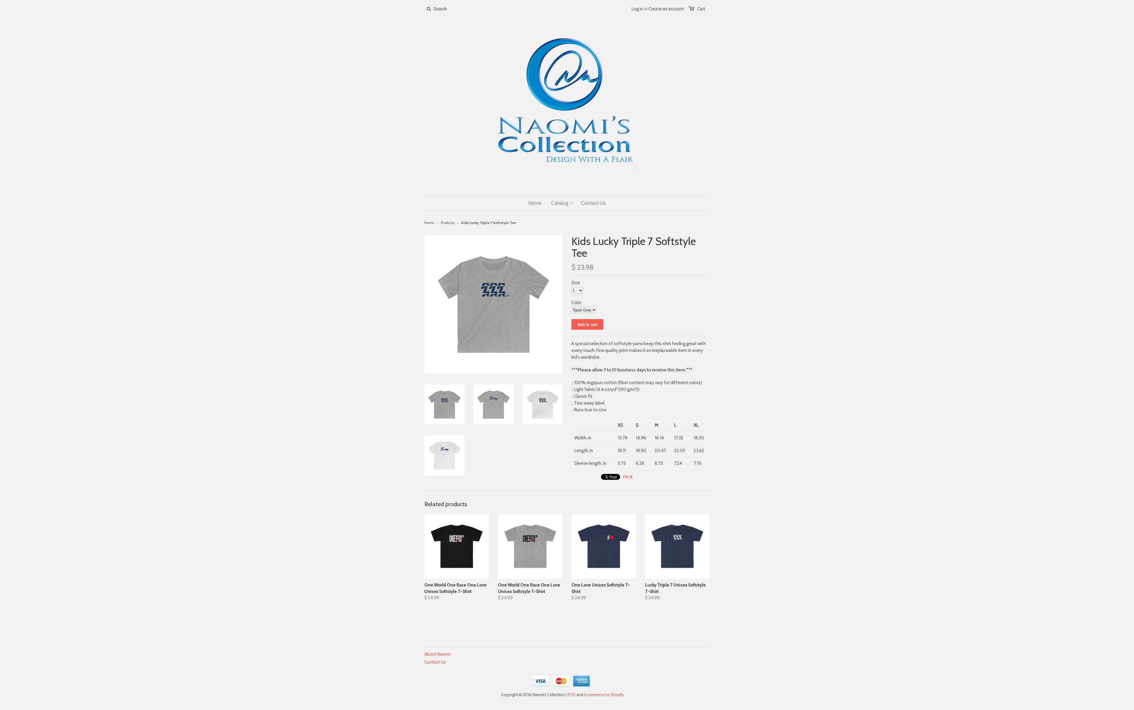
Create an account (666, 9)
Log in (637, 9)
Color (576, 302)
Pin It (628, 477)
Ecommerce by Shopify (604, 694)
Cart (701, 9)
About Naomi (437, 654)
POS (572, 694)
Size (575, 282)
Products (447, 222)
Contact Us (435, 662)
